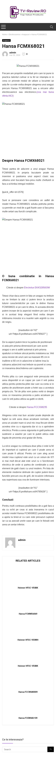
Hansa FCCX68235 (37, 407)
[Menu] (3, 27)
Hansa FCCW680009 (27, 692)
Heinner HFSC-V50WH (28, 640)
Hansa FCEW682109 (28, 718)
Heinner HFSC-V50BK (28, 588)
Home (4, 35)
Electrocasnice (14, 35)
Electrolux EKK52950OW (37, 287)
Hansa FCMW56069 (28, 614)
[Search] (51, 27)
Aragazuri (26, 35)
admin (12, 52)
